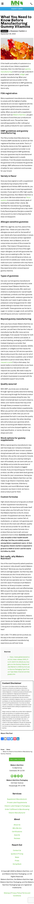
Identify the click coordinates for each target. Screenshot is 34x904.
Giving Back (17, 864)
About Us (17, 825)
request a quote (6, 362)
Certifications (17, 832)
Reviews (17, 838)
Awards (17, 835)
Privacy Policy (16, 893)
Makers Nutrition (19, 115)
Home (2, 749)
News (8, 749)
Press (17, 861)
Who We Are (17, 828)
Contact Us (17, 850)
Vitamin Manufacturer (17, 813)
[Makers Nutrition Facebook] (12, 776)
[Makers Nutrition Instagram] (15, 776)
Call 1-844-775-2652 (17, 759)
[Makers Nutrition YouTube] (21, 776)
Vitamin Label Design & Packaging (17, 806)
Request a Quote (17, 8)
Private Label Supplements (17, 803)
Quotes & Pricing (17, 854)
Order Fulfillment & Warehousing (17, 809)
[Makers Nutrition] (17, 6)
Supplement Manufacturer (17, 799)
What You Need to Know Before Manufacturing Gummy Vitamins (16, 22)
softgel (22, 74)
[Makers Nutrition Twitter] (18, 776)
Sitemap (7, 893)
